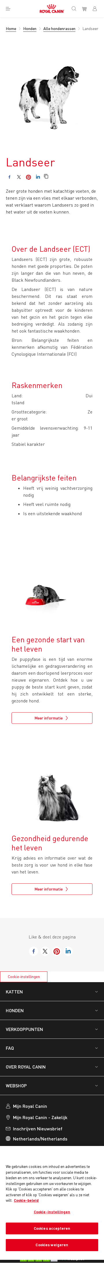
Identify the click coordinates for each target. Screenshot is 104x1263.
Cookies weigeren (52, 1244)
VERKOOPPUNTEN (24, 1029)
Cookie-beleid (26, 1200)
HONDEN (15, 1010)
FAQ (10, 1048)
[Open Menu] (8, 8)
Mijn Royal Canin (30, 1106)
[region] (52, 1203)
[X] (19, 177)
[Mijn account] (97, 8)
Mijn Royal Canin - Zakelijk (40, 1117)
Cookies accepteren (52, 1228)
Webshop (16, 1085)
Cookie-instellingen (24, 976)
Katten (14, 991)
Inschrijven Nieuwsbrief (37, 1128)
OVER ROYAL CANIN (26, 1066)
